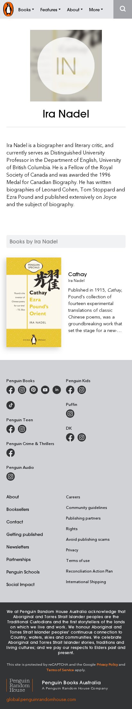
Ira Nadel (76, 280)
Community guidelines (86, 507)
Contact (14, 521)
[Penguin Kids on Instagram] (82, 390)
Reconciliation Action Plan (89, 571)
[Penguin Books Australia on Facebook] (10, 390)
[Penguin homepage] (8, 9)
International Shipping (86, 581)
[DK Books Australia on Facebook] (70, 437)
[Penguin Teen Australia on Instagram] (22, 429)
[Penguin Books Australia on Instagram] (22, 390)
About (12, 496)
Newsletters (17, 546)
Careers (73, 497)
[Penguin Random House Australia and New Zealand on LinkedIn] (57, 390)
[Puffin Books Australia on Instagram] (70, 413)
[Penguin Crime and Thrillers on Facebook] (10, 453)
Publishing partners (83, 518)
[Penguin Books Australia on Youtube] (45, 390)
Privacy (72, 550)
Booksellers (17, 509)
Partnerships (18, 559)
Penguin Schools (23, 571)
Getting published (24, 534)
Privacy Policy (107, 664)
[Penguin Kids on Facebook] (70, 390)
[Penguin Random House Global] (24, 684)
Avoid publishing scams (88, 539)
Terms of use (78, 560)
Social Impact (20, 584)
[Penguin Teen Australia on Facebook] (10, 429)
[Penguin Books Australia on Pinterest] (33, 390)
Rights (72, 528)
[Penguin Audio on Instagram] (10, 476)
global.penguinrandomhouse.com (41, 699)
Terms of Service (60, 669)
